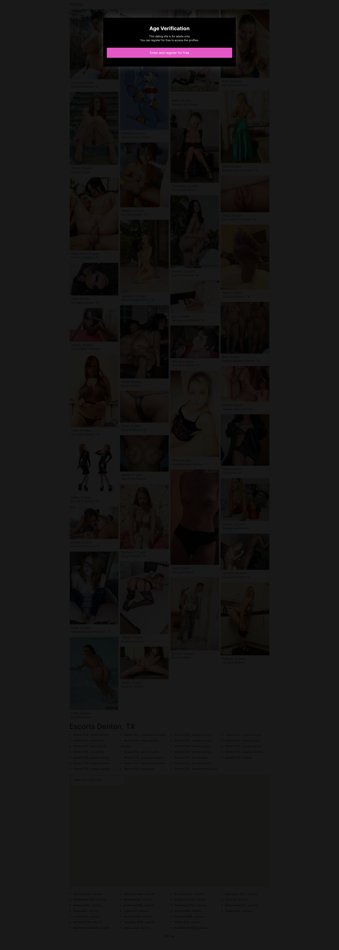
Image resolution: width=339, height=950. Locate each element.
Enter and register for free (169, 53)
